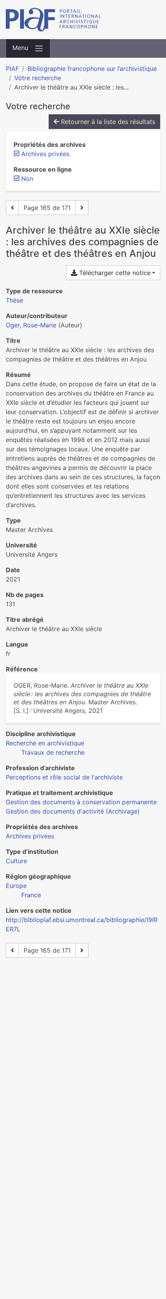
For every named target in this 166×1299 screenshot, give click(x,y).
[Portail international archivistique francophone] (83, 19)
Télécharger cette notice (114, 273)
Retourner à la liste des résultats (107, 122)
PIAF (12, 68)
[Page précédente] (12, 207)
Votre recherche (37, 78)
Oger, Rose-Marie (31, 325)
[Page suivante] (81, 207)
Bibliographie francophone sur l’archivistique (92, 68)
